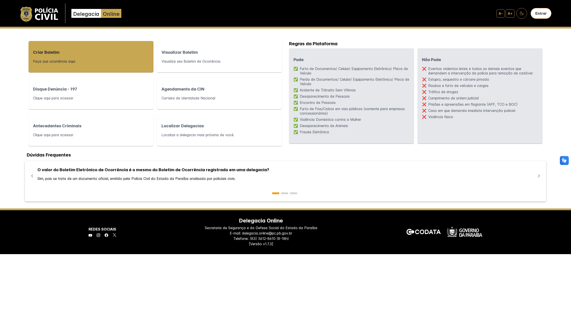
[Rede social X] (114, 235)
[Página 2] (284, 193)
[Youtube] (90, 235)
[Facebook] (106, 235)
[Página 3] (293, 193)
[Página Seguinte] (538, 175)
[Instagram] (98, 235)
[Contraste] (521, 13)
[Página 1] (275, 193)
